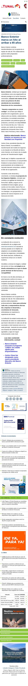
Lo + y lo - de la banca (7, 637)
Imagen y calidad (21, 63)
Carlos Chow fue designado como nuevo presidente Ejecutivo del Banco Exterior (13, 359)
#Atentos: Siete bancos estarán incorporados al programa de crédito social (14, 471)
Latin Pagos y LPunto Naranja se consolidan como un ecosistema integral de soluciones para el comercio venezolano (14, 503)
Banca (22, 60)
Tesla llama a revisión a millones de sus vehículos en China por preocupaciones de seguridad (14, 565)
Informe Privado (7, 18)
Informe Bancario (5, 633)
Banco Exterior (5, 63)
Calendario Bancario (6, 640)
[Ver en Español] (26, 1)
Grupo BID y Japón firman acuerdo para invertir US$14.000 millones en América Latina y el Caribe (13, 572)
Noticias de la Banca (7, 60)
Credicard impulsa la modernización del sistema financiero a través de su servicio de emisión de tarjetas (14, 465)
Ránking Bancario (5, 630)
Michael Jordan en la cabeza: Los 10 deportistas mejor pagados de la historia (13, 514)
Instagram (10, 390)
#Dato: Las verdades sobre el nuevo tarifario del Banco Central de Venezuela (14, 446)
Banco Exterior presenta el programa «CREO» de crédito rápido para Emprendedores (13, 347)
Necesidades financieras (8, 66)
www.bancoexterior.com (8, 246)
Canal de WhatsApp (18, 388)
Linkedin (5, 668)
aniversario (16, 60)
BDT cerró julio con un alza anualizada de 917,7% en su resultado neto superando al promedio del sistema (13, 458)
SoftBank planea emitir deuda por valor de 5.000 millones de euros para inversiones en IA (14, 558)
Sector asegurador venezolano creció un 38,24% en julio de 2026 (13, 520)
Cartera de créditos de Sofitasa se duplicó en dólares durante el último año (14, 452)
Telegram (4, 390)
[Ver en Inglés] (25, 1)
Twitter (15, 390)
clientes (13, 63)
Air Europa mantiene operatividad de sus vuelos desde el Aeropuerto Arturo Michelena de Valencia (14, 526)
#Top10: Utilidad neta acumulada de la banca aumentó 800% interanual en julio (13, 441)
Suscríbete (16, 18)
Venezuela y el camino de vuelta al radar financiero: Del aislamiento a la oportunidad (14, 578)
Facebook (20, 390)
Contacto (22, 18)
